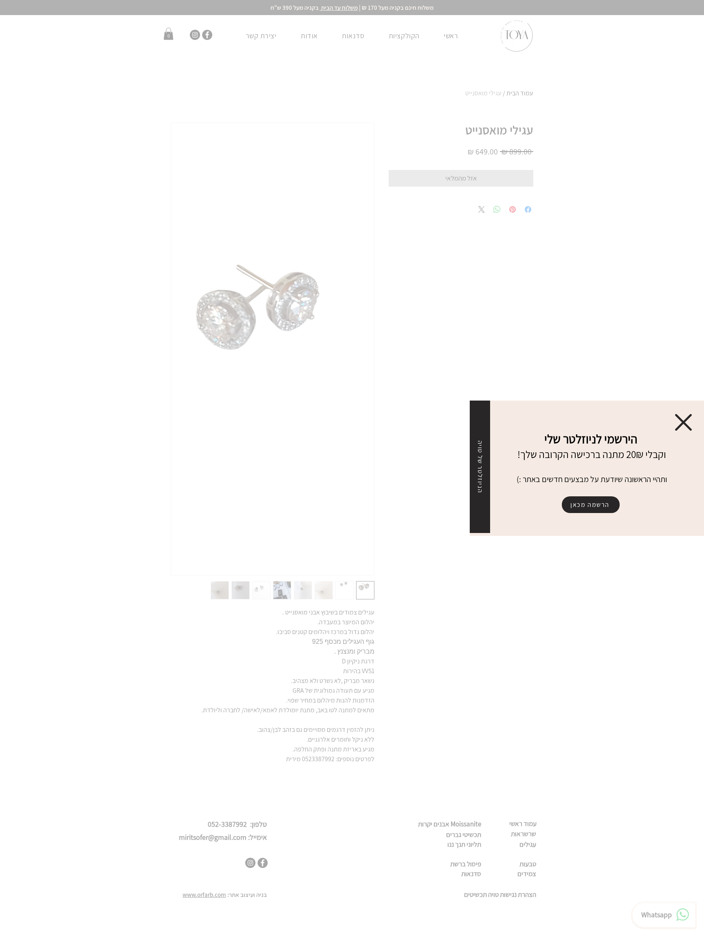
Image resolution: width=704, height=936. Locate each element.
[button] (683, 422)
